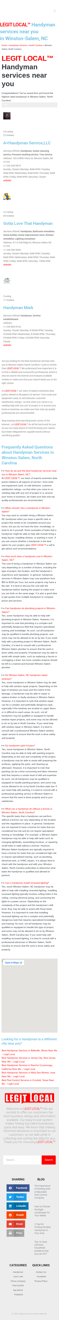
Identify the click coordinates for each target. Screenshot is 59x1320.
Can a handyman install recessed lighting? (27, 883)
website (7, 180)
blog (41, 1179)
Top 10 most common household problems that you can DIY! (41, 1248)
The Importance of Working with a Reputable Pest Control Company (42, 1191)
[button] (54, 11)
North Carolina (35, 45)
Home (4, 45)
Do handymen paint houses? (20, 745)
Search (49, 1159)
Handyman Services (18, 45)
